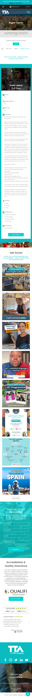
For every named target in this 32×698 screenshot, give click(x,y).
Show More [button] (16, 498)
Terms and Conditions (16, 688)
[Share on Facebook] (5, 660)
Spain (16, 48)
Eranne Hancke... (9, 617)
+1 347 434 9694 (16, 677)
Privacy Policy (16, 689)
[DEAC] (16, 592)
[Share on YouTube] (26, 660)
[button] (16, 277)
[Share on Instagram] (10, 660)
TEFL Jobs (9, 48)
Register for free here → (16, 3)
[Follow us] (21, 660)
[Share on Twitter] (16, 660)
